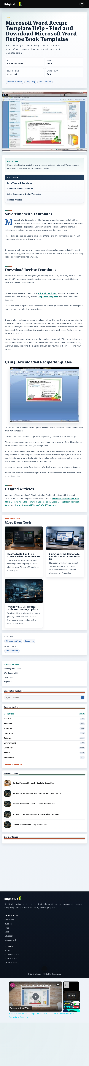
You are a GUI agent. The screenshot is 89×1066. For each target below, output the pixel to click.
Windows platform (14, 82)
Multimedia (44, 757)
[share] (58, 984)
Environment (44, 743)
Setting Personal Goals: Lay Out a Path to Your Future (37, 793)
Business (44, 723)
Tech (8, 17)
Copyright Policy (12, 954)
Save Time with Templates (19, 183)
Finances (44, 728)
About (7, 950)
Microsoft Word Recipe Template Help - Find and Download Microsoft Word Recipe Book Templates (35, 985)
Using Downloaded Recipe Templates (24, 194)
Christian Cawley (15, 63)
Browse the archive (13, 765)
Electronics (44, 748)
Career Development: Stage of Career (30, 824)
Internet (44, 719)
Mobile (44, 752)
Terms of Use (11, 962)
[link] (12, 985)
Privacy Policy (11, 958)
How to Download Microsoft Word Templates (35, 505)
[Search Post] (82, 697)
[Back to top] (44, 968)
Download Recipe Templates (20, 188)
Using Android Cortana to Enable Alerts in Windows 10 (64, 556)
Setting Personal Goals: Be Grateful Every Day (33, 783)
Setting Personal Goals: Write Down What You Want (36, 814)
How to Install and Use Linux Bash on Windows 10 (23, 555)
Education (44, 733)
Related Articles (14, 200)
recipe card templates (48, 297)
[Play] (71, 1004)
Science (44, 738)
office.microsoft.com (47, 293)
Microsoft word (45, 82)
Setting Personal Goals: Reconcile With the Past (34, 804)
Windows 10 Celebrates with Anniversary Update (22, 608)
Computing (30, 82)
